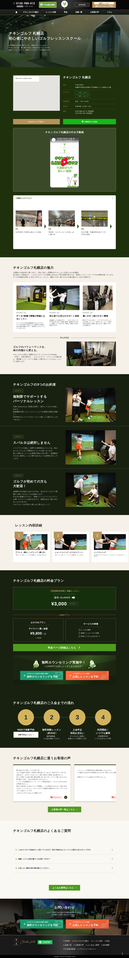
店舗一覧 (78, 12)
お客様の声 (94, 12)
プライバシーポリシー (87, 949)
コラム (109, 12)
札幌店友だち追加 (90, 122)
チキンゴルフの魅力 (31, 12)
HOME (67, 941)
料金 (65, 12)
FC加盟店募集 (70, 949)
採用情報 (82, 5)
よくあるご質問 (93, 945)
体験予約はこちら (25, 735)
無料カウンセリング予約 (104, 5)
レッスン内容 (51, 12)
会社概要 (106, 945)
